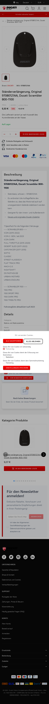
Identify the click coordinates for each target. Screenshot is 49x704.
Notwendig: (10, 349)
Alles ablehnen (33, 341)
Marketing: (10, 363)
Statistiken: (10, 357)
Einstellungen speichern (17, 368)
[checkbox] (4, 349)
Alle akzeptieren (13, 341)
